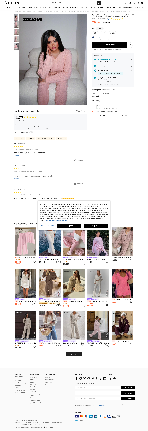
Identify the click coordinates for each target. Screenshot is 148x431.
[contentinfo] (105, 416)
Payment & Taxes (49, 379)
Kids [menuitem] (81, 7)
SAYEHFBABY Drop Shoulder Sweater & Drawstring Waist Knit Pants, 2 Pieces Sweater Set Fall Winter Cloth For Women (25, 343)
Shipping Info (33, 377)
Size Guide (33, 389)
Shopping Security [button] (103, 70)
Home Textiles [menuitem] (127, 7)
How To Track (33, 387)
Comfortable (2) (61, 138)
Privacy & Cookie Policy (114, 404)
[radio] (95, 33)
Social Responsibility (20, 383)
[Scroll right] (142, 8)
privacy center (102, 405)
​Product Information (35, 400)
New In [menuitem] (18, 7)
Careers (17, 387)
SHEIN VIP (33, 392)
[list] (91, 378)
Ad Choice (37, 424)
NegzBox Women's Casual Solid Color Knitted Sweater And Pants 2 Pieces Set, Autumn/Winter (98, 259)
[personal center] (126, 3)
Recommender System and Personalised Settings (28, 427)
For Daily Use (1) (19, 138)
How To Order (33, 384)
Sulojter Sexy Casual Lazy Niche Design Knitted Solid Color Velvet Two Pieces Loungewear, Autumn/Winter (122, 299)
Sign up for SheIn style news (85, 383)
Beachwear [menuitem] (37, 7)
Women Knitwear (43, 11)
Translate (16, 155)
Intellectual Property (26, 424)
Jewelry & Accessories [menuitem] (97, 7)
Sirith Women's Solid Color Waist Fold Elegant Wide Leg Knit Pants (50, 259)
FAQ (46, 384)
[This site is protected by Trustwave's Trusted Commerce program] (76, 420)
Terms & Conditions (56, 422)
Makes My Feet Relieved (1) (45, 138)
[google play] (114, 379)
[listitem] (25, 247)
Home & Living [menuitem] (47, 7)
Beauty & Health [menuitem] (111, 7)
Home (15, 11)
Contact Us (48, 377)
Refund (32, 382)
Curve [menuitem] (87, 7)
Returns (32, 379)
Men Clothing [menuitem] (74, 7)
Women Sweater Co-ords (56, 11)
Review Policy (18, 120)
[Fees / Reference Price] (100, 23)
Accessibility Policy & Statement (35, 403)
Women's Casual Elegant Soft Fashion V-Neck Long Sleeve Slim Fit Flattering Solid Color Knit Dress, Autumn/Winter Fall (25, 301)
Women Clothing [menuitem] (27, 7)
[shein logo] (12, 3)
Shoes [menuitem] (119, 7)
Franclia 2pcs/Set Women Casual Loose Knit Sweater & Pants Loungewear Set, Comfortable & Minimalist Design (25, 257)
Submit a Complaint (20, 392)
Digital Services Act (20, 390)
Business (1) (30, 138)
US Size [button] (99, 28)
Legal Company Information (19, 377)
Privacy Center (19, 422)
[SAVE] (131, 45)
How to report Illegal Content (35, 394)
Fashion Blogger (19, 385)
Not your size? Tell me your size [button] (101, 40)
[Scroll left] (139, 8)
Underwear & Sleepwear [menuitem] (60, 7)
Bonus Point (48, 382)
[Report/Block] (86, 160)
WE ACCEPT (78, 413)
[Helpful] (75, 160)
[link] (130, 3)
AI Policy (17, 424)
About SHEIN (18, 380)
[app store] (110, 379)
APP (110, 374)
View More (74, 354)
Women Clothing (32, 11)
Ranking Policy (34, 398)
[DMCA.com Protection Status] (81, 420)
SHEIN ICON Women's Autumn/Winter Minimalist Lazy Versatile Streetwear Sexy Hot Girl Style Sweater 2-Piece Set (74, 259)
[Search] (99, 3)
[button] (138, 3)
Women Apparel (22, 11)
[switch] (31, 132)
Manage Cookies (44, 422)
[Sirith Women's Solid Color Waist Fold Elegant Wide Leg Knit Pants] (50, 241)
